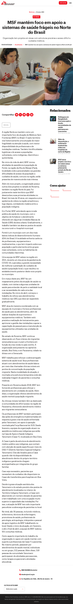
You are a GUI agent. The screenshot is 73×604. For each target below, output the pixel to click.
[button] (16, 114)
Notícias (31, 12)
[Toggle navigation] (70, 3)
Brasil (37, 16)
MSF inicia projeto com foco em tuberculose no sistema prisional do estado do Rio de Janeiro (64, 166)
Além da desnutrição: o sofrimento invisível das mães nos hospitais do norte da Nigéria (64, 146)
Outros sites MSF (11, 585)
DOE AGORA (63, 2)
